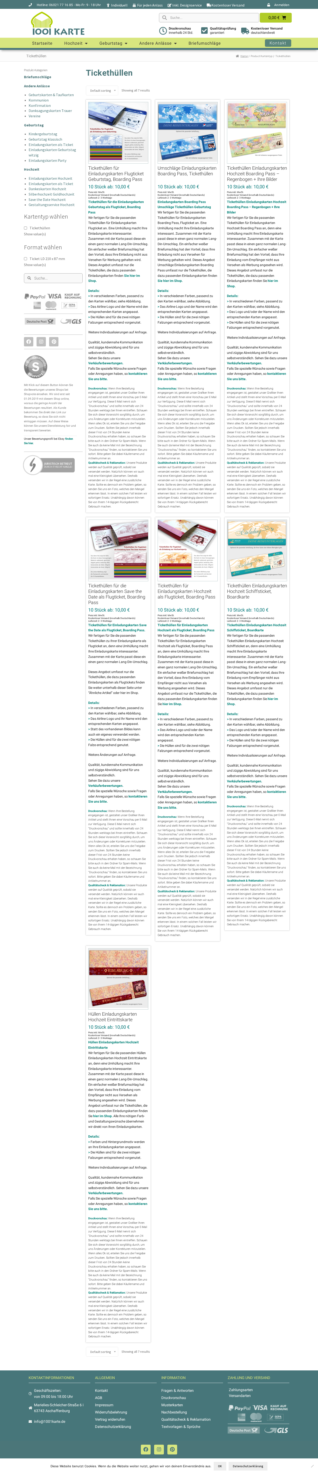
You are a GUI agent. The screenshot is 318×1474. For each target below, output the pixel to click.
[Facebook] (28, 341)
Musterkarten (172, 1405)
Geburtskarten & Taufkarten (51, 94)
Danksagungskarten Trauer (50, 110)
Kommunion (39, 100)
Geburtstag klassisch (45, 139)
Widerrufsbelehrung (111, 1412)
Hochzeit (73, 43)
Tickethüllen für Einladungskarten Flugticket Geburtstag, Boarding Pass (116, 173)
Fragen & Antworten (177, 1390)
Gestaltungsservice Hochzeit (52, 204)
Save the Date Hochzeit (47, 199)
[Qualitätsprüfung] (204, 30)
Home (244, 56)
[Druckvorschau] (163, 31)
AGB (98, 1398)
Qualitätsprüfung (223, 28)
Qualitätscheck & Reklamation (186, 1419)
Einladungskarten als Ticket (51, 144)
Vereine (35, 116)
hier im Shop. (172, 704)
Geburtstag (110, 43)
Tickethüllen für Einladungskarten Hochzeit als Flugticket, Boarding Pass (186, 591)
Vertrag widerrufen (110, 1419)
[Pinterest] (53, 341)
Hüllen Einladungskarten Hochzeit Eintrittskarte (112, 1016)
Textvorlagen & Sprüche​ (180, 1426)
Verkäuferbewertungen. (105, 363)
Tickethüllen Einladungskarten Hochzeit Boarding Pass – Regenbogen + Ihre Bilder (257, 173)
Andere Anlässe (155, 43)
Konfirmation (40, 105)
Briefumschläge (205, 43)
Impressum (104, 1405)
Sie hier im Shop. (170, 281)
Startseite (42, 43)
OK (220, 1466)
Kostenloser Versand (267, 28)
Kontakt (101, 1390)
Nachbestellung (174, 1412)
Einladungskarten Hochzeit (50, 178)
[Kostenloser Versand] (245, 31)
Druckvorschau (180, 28)
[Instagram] (41, 341)
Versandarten (240, 1395)
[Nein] (312, 1466)
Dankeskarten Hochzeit (47, 188)
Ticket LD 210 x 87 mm (47, 258)
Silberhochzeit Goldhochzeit (51, 194)
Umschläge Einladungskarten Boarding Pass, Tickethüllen (187, 170)
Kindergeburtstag (43, 134)
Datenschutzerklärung (113, 1426)
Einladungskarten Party (47, 160)
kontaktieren (129, 449)
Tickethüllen (40, 228)
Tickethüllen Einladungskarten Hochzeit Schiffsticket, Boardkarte (257, 591)
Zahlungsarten (241, 1390)
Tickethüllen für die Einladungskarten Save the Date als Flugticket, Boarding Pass (116, 594)
